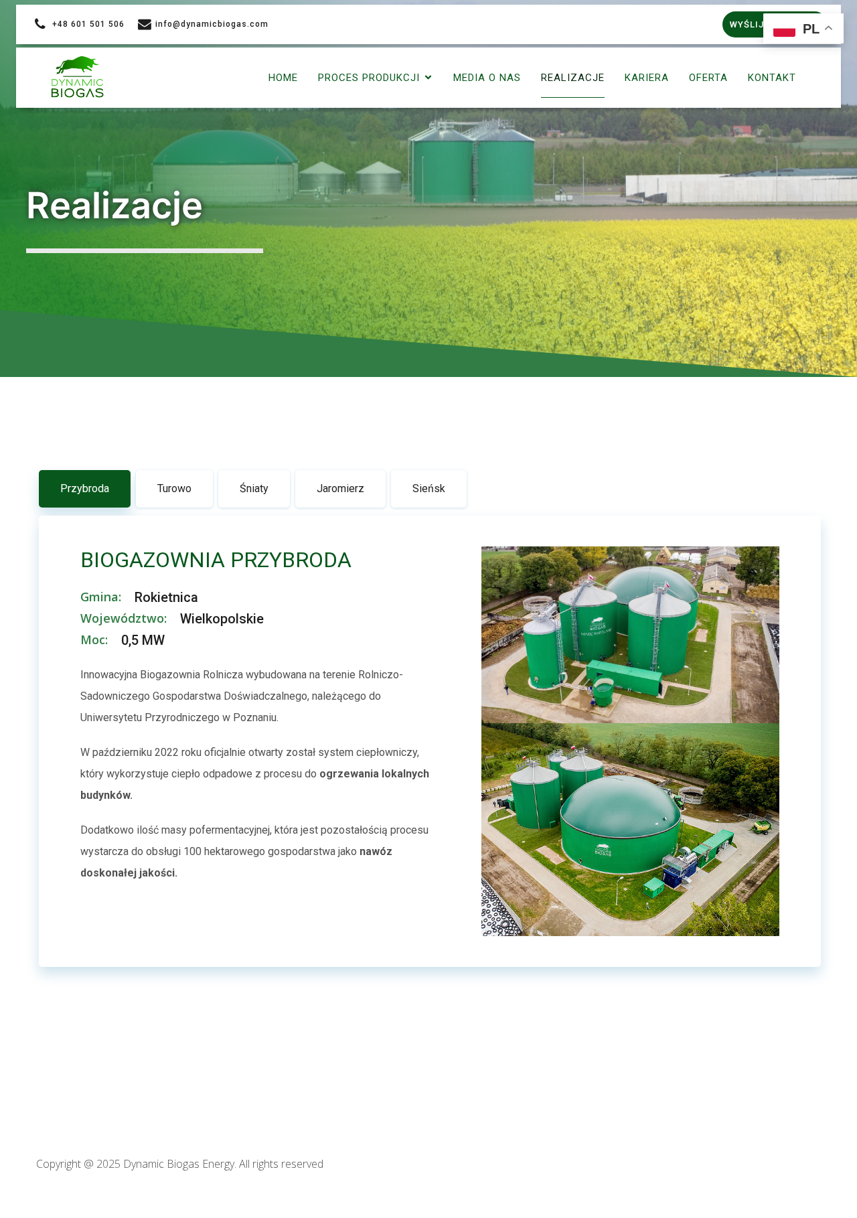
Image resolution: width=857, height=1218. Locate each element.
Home (283, 78)
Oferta (708, 78)
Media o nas (487, 78)
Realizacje (573, 78)
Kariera (647, 78)
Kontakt (772, 78)
